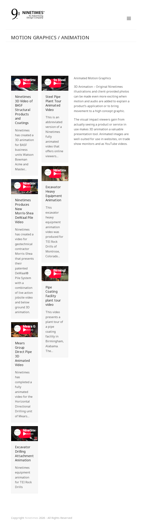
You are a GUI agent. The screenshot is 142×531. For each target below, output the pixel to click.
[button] (129, 18)
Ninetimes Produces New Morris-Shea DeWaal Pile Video (24, 211)
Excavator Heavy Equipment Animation (53, 193)
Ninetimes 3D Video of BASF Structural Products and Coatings (24, 110)
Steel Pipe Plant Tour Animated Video (53, 103)
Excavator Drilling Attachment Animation (24, 453)
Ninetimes (31, 518)
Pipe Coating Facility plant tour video (53, 296)
